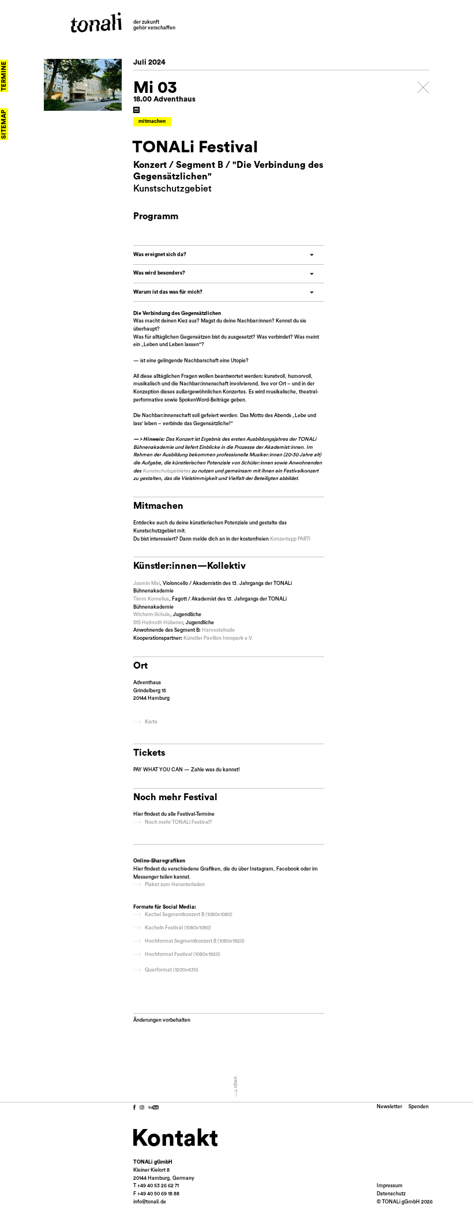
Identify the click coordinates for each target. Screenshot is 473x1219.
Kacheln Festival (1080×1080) (178, 928)
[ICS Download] (136, 110)
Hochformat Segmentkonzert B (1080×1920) (195, 941)
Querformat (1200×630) (171, 970)
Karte (151, 722)
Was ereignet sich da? (159, 254)
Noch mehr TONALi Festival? (178, 822)
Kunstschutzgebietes (166, 471)
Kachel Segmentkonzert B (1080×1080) (188, 914)
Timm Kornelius (151, 599)
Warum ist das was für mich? (167, 292)
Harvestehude (218, 630)
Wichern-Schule (151, 614)
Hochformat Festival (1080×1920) (182, 954)
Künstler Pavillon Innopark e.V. (218, 638)
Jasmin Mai (146, 583)
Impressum (390, 1185)
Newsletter (389, 1106)
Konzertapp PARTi (290, 539)
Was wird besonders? (159, 273)
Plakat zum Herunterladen (175, 884)
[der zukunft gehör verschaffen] (96, 22)
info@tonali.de (149, 1202)
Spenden (418, 1106)
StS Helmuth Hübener (158, 622)
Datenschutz (391, 1194)
